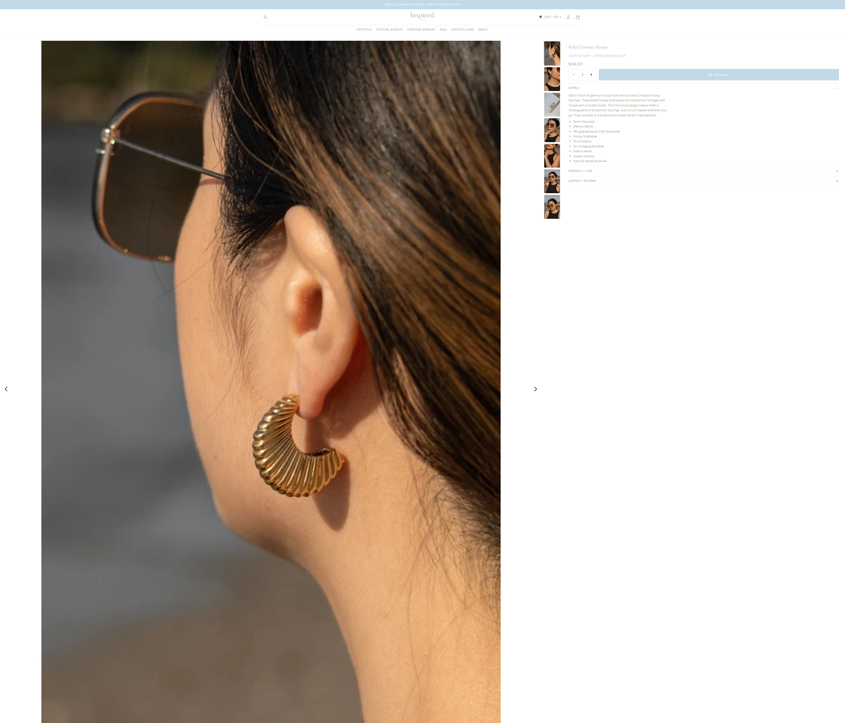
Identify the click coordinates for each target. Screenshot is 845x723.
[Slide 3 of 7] (552, 105)
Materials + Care (580, 171)
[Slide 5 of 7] (552, 156)
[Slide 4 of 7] (552, 130)
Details (574, 88)
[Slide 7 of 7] (552, 207)
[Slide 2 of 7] (552, 79)
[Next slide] (537, 390)
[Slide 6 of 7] (552, 181)
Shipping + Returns (582, 181)
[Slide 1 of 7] (552, 53)
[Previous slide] (5, 390)
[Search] (265, 17)
